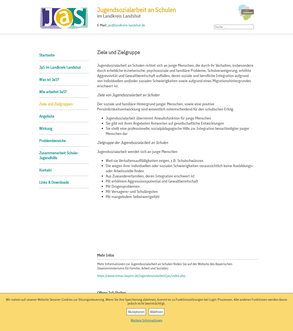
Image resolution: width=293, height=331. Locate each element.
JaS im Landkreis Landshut (60, 67)
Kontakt (45, 170)
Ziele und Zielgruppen (56, 103)
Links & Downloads (54, 182)
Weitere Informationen (146, 320)
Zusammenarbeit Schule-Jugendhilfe (58, 155)
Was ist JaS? (49, 79)
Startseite (47, 55)
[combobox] (234, 27)
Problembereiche (52, 140)
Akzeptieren (136, 312)
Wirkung (45, 128)
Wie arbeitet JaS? (53, 91)
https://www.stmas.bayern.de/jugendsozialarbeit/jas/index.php (141, 276)
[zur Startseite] (64, 28)
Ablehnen (156, 312)
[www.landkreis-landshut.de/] (245, 13)
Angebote (46, 116)
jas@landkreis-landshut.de (126, 25)
